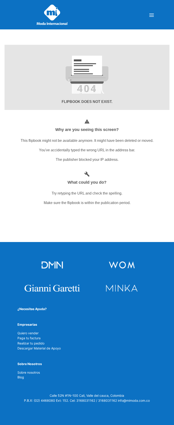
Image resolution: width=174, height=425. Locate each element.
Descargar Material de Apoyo (39, 348)
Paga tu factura (29, 338)
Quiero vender (28, 333)
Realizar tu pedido (30, 343)
